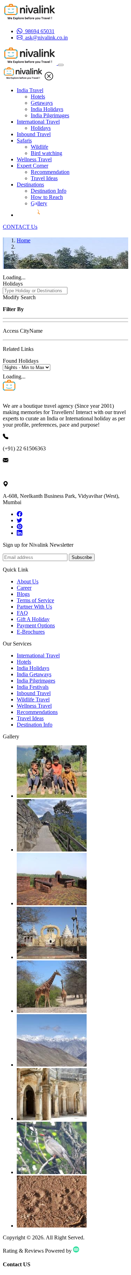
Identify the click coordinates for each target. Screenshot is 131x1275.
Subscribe (82, 557)
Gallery (39, 203)
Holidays (41, 128)
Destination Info (48, 191)
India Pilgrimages (50, 115)
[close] (49, 78)
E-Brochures (31, 632)
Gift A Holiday (33, 619)
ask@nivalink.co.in (24, 472)
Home (23, 240)
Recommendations (37, 712)
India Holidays (47, 109)
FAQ (22, 613)
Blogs (23, 594)
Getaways (42, 103)
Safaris (24, 140)
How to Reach (47, 197)
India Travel (30, 90)
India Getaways (34, 674)
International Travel (38, 122)
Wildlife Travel (33, 699)
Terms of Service (35, 600)
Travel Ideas (44, 178)
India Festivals (33, 687)
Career (24, 588)
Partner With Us (34, 607)
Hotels (38, 97)
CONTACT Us (20, 227)
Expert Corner (32, 166)
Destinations (30, 184)
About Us (27, 581)
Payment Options (36, 625)
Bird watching (46, 153)
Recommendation (50, 172)
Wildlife (39, 147)
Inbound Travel (34, 134)
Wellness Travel (34, 159)
